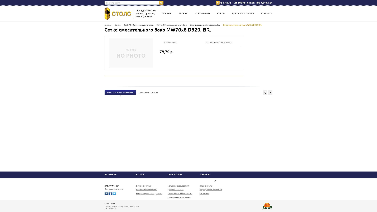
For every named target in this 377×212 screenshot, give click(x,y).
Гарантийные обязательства (180, 194)
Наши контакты (206, 186)
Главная (167, 13)
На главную (110, 175)
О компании (202, 13)
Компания (205, 175)
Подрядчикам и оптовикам (179, 197)
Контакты (266, 13)
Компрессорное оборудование (149, 194)
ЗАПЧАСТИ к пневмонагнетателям (138, 25)
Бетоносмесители (143, 186)
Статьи (221, 13)
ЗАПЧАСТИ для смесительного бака (172, 25)
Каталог (183, 13)
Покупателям (175, 175)
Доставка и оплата (243, 13)
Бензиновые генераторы (146, 190)
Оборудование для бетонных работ (205, 25)
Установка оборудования (178, 186)
